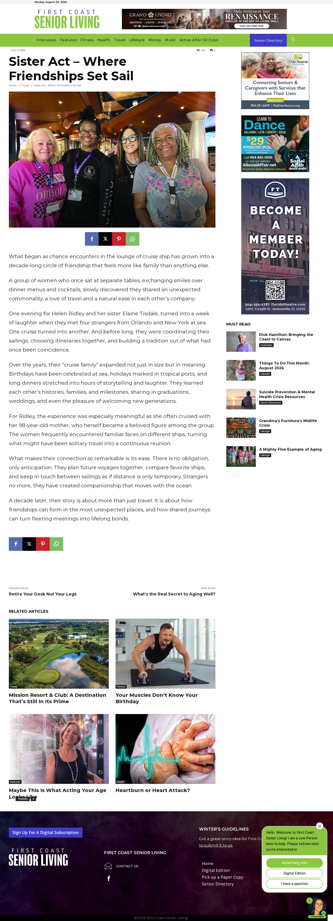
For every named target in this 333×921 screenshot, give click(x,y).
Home (13, 85)
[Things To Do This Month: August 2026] (241, 370)
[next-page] (236, 474)
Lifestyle (265, 373)
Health (120, 781)
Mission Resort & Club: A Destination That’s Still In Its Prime (57, 698)
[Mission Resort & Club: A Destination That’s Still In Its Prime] (59, 654)
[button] (293, 39)
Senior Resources (271, 402)
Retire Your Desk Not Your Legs (43, 594)
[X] (105, 239)
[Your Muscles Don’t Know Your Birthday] (165, 654)
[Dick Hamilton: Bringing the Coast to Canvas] (241, 341)
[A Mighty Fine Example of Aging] (241, 456)
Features (15, 781)
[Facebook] (92, 239)
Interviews (266, 345)
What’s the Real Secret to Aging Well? (174, 594)
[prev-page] (229, 474)
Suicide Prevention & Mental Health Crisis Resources (287, 394)
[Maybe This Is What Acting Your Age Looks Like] (59, 749)
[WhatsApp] (132, 239)
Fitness (121, 686)
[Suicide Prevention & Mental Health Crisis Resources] (241, 399)
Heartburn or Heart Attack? (153, 790)
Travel (25, 85)
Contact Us (127, 866)
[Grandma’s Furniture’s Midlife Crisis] (241, 428)
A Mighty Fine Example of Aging (290, 449)
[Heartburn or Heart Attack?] (165, 749)
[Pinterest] (119, 239)
